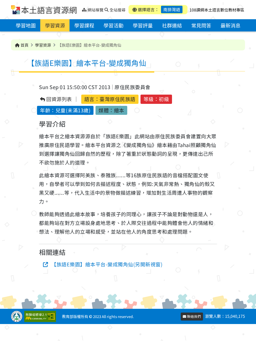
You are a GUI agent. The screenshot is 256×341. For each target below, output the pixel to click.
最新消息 (230, 25)
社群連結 (172, 25)
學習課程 (84, 25)
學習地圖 (26, 25)
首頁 (24, 45)
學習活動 (114, 25)
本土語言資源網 (49, 9)
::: (80, 8)
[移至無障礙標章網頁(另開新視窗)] (41, 316)
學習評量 (143, 25)
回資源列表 (58, 99)
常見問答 (201, 25)
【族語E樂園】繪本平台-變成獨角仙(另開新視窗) (106, 264)
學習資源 (55, 25)
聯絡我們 (193, 316)
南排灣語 (171, 9)
